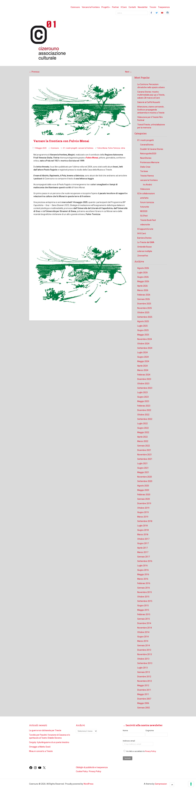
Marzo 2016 (142, 579)
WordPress (88, 784)
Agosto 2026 (143, 268)
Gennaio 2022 (143, 446)
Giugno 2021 (143, 468)
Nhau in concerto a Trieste (41, 751)
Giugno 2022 (143, 428)
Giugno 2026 (143, 277)
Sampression (161, 784)
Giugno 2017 (143, 543)
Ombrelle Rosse (144, 247)
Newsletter (143, 7)
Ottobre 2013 (143, 659)
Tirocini (153, 7)
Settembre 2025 (144, 317)
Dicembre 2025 (144, 303)
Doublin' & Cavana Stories (151, 149)
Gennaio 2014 (143, 645)
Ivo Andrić (147, 184)
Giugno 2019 (143, 512)
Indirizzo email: (129, 741)
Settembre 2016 (144, 561)
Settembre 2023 (144, 388)
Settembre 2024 (144, 348)
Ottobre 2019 (143, 508)
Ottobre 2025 (143, 312)
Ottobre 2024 (143, 343)
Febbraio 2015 (143, 614)
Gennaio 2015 (143, 619)
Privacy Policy (150, 751)
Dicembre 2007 (144, 699)
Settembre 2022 (144, 419)
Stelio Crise (145, 167)
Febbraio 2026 (143, 295)
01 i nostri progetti (70, 148)
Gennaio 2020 (143, 499)
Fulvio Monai (102, 148)
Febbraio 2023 (143, 406)
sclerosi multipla (144, 251)
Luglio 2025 (142, 326)
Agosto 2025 (143, 321)
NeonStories (145, 158)
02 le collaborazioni (146, 193)
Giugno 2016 (143, 570)
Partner (115, 7)
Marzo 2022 (142, 441)
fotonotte (144, 207)
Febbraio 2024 (143, 375)
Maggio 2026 (143, 281)
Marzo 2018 (142, 534)
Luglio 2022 (142, 423)
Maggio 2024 (143, 361)
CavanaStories (147, 145)
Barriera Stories (144, 238)
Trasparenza (164, 7)
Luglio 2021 (142, 463)
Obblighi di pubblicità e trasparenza (92, 767)
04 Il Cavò (141, 233)
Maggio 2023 (143, 401)
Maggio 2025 (143, 335)
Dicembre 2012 (144, 676)
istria (123, 148)
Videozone (145, 189)
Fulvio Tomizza (114, 148)
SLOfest (144, 216)
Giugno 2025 (143, 330)
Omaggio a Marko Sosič (40, 747)
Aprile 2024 (142, 366)
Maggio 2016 (143, 574)
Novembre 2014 (144, 628)
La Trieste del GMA (145, 242)
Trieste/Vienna (147, 176)
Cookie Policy (82, 771)
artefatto (144, 198)
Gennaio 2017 (143, 557)
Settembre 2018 (144, 521)
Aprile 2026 (142, 286)
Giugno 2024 (143, 357)
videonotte (145, 224)
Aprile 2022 (142, 437)
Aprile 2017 (142, 548)
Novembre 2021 (144, 454)
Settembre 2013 (144, 663)
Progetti (105, 7)
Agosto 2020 (143, 486)
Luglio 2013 (142, 668)
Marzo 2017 (142, 552)
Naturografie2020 (148, 153)
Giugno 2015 (143, 605)
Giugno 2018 (143, 530)
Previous (34, 72)
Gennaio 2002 (143, 708)
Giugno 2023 (143, 397)
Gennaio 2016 (143, 588)
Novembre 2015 (144, 592)
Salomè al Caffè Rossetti (148, 102)
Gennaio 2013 (143, 672)
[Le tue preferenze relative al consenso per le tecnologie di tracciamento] (191, 784)
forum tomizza (147, 202)
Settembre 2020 (144, 481)
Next (128, 72)
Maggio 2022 (143, 432)
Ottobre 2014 (143, 632)
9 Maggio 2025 (40, 148)
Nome (125, 730)
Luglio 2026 (142, 272)
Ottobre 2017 (143, 539)
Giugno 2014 (143, 636)
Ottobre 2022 (143, 414)
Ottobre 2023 (143, 383)
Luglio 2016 (142, 565)
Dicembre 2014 (144, 623)
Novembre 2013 (144, 654)
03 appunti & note (145, 229)
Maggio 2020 (143, 490)
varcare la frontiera (85, 148)
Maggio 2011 (143, 694)
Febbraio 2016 (143, 583)
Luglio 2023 (142, 392)
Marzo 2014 (142, 641)
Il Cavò (124, 7)
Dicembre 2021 (144, 450)
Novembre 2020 (144, 477)
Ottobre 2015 (143, 597)
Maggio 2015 (143, 610)
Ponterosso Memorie (149, 162)
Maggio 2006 (143, 703)
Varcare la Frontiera (91, 7)
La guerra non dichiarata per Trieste (45, 730)
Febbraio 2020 (143, 494)
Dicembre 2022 (144, 410)
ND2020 (143, 211)
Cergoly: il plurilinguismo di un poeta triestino (49, 742)
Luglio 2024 (142, 352)
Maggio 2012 (143, 685)
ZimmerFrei (142, 256)
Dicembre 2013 (144, 650)
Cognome (149, 730)
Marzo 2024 (142, 370)
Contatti (132, 7)
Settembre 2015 (144, 601)
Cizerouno (75, 7)
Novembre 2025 (144, 308)
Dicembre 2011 (144, 690)
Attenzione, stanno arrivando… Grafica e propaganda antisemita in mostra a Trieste (151, 110)
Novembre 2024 (144, 339)
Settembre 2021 (144, 459)
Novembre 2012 (144, 681)
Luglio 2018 (142, 525)
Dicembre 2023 (144, 379)
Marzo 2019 (142, 517)
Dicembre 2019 (144, 503)
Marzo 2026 (142, 290)
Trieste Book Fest (148, 220)
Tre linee (144, 171)
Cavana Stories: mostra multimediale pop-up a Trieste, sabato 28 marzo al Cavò (151, 95)
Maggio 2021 (143, 472)
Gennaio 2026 (143, 299)
